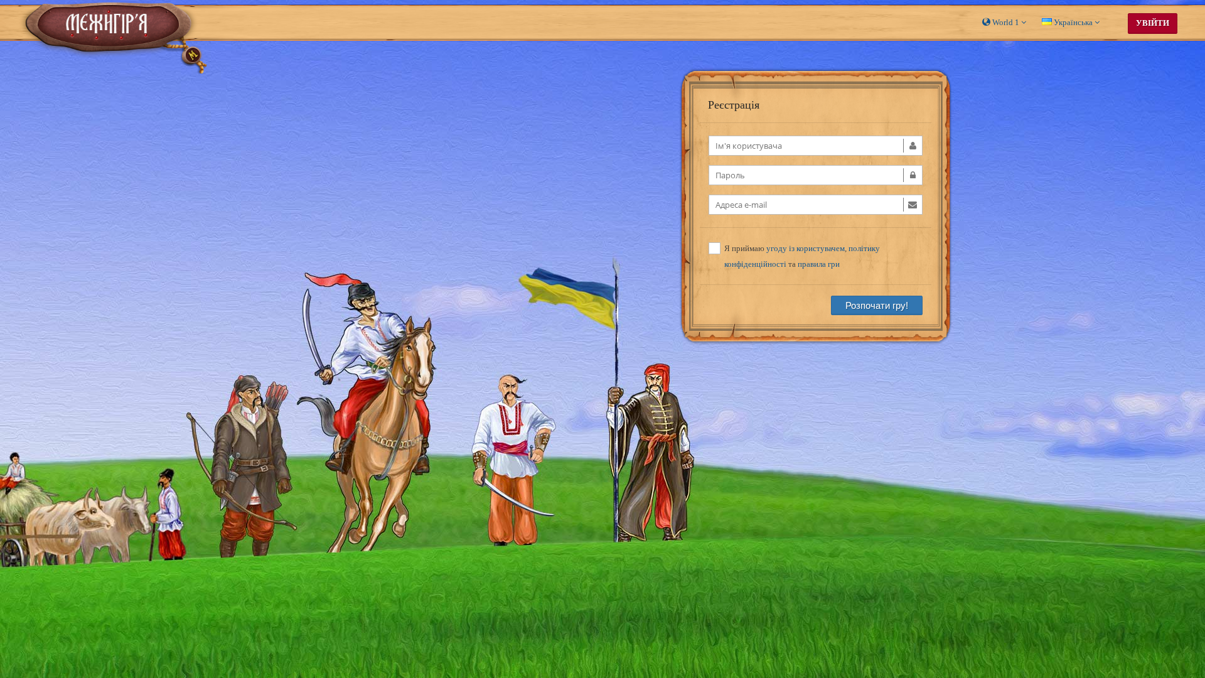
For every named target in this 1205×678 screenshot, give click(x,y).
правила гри (819, 264)
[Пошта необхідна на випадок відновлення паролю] (816, 205)
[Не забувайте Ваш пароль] (816, 175)
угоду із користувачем (805, 248)
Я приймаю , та (802, 256)
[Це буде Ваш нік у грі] (816, 146)
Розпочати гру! (876, 305)
